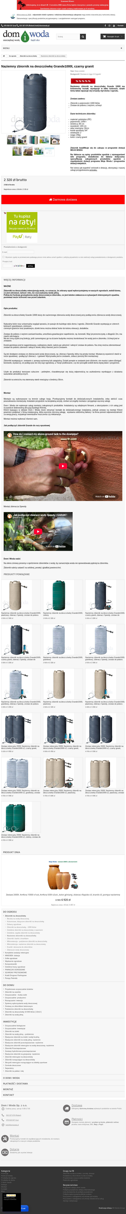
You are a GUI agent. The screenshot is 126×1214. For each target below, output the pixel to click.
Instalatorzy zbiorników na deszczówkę (77, 1176)
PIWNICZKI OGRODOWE (15, 970)
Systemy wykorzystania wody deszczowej (21, 1003)
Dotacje (14, 1149)
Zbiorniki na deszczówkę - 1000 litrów (21, 927)
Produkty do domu (8, 1180)
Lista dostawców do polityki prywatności (78, 1192)
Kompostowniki (11, 964)
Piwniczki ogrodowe (70, 1180)
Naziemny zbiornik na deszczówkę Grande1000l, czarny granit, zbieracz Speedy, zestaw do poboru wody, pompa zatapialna (21, 658)
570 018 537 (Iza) (12, 1120)
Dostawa (77, 1105)
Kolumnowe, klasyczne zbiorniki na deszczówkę (25, 921)
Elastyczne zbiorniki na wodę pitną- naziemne (22, 1040)
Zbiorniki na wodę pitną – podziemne (19, 1034)
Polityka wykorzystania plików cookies (77, 1194)
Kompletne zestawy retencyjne (17, 953)
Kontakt (120, 26)
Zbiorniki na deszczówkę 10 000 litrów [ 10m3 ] (23, 1012)
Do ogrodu (10, 911)
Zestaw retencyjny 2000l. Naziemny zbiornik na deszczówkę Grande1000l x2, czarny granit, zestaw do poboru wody (104, 747)
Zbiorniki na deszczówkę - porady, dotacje (78, 1173)
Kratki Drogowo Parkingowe (16, 975)
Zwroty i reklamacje (70, 1201)
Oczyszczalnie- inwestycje (15, 1028)
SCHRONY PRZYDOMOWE (16, 972)
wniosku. (93, 170)
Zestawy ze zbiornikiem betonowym (19, 1006)
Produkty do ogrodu (8, 1178)
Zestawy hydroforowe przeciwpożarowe (20, 1051)
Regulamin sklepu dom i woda (74, 1187)
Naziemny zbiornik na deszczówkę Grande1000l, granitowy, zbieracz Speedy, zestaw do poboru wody (105, 658)
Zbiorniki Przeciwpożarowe (15, 1048)
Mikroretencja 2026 (24, 15)
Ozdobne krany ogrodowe (15, 967)
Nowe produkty (7, 1176)
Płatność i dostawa (15, 1083)
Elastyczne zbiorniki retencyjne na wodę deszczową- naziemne (29, 1045)
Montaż (8, 1089)
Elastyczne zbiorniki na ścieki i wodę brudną (22, 1037)
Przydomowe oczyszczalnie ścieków (19, 989)
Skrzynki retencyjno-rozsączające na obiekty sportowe (26, 1062)
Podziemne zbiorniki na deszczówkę (19, 1009)
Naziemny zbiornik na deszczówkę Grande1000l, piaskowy (63, 703)
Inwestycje (10, 1021)
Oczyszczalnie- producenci (15, 998)
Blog (2, 1191)
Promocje (4, 1173)
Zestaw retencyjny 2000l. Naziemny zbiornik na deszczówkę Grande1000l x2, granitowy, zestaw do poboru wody (20, 791)
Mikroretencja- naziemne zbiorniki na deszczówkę (26, 944)
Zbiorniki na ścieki (12, 1031)
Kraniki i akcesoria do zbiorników (19, 947)
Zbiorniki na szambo (13, 992)
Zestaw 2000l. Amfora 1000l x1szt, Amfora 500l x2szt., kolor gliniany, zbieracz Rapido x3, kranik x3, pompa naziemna (63, 894)
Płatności (77, 1119)
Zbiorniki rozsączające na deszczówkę (20, 1060)
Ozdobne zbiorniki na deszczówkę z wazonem (25, 930)
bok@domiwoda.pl (12, 1125)
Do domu (8, 985)
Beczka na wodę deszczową (18, 919)
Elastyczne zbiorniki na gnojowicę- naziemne (22, 1054)
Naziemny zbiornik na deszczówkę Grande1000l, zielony (63, 614)
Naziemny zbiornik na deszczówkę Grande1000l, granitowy (63, 658)
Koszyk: (113, 36)
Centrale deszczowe (13, 1065)
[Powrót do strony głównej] (3, 56)
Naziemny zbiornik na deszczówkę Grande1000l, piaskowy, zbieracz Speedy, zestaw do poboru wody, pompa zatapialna (105, 703)
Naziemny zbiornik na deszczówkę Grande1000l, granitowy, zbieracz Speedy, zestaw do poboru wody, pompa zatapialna (21, 703)
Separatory (9, 1068)
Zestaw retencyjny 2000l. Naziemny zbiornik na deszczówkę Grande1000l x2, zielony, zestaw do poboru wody (20, 836)
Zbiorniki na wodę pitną (14, 1015)
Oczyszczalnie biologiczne (15, 1026)
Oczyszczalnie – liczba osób (16, 995)
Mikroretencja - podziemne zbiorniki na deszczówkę (27, 941)
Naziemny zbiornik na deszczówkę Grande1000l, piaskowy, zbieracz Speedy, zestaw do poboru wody (21, 614)
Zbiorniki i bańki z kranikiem (18, 938)
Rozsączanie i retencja (14, 1000)
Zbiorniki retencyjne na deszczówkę (19, 1057)
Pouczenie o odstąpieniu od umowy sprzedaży (80, 1196)
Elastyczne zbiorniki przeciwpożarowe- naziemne (24, 1043)
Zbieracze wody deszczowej (18, 950)
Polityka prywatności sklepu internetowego (79, 1190)
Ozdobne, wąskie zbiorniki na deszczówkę (23, 933)
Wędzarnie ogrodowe (13, 961)
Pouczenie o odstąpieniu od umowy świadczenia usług (83, 1198)
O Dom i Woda (11, 1078)
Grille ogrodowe (11, 958)
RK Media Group (119, 1208)
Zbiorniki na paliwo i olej (14, 1071)
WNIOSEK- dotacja (12, 955)
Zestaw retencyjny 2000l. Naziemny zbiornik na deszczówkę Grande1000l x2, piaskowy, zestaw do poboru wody (104, 791)
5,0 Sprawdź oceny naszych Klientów (10, 1197)
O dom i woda (6, 1182)
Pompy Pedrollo (11, 978)
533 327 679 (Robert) (13, 1115)
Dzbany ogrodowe (14, 924)
